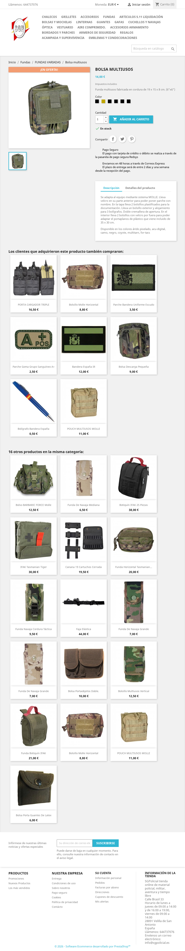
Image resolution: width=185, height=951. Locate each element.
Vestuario (65, 27)
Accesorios (90, 17)
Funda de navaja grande (134, 629)
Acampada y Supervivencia (63, 38)
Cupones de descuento (109, 897)
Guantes (103, 22)
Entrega (56, 878)
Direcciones (102, 892)
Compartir (113, 139)
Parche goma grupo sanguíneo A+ (34, 366)
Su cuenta (103, 873)
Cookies (56, 897)
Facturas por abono (107, 887)
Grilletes (68, 17)
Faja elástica (83, 629)
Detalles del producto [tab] (140, 188)
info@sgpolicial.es (157, 943)
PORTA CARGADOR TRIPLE (33, 304)
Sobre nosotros (61, 888)
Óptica (47, 27)
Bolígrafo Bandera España (33, 428)
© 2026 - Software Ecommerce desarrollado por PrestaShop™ (92, 946)
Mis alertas (102, 901)
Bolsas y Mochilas (57, 22)
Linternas (84, 22)
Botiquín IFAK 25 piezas (133, 505)
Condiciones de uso (64, 883)
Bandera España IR (83, 366)
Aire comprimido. (92, 27)
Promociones (16, 878)
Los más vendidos (19, 888)
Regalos (126, 33)
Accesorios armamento (129, 27)
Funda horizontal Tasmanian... (133, 567)
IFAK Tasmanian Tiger (33, 567)
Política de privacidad (65, 902)
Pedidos (100, 882)
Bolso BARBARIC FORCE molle (33, 505)
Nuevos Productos (19, 883)
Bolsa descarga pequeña (134, 366)
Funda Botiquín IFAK (33, 753)
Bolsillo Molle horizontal (83, 304)
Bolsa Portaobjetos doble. (83, 691)
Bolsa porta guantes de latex (33, 815)
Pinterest (131, 139)
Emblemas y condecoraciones (113, 38)
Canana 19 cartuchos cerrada (83, 567)
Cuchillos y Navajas (144, 22)
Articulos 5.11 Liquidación (141, 17)
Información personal (108, 878)
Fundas (109, 17)
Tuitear (122, 139)
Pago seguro (59, 892)
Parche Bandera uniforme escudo (133, 304)
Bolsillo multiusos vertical (133, 691)
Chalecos (49, 17)
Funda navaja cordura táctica (33, 629)
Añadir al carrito (131, 119)
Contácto (57, 906)
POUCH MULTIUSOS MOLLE (83, 428)
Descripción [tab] (111, 188)
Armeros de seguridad (97, 33)
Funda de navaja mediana (84, 505)
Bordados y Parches (58, 33)
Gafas (119, 22)
